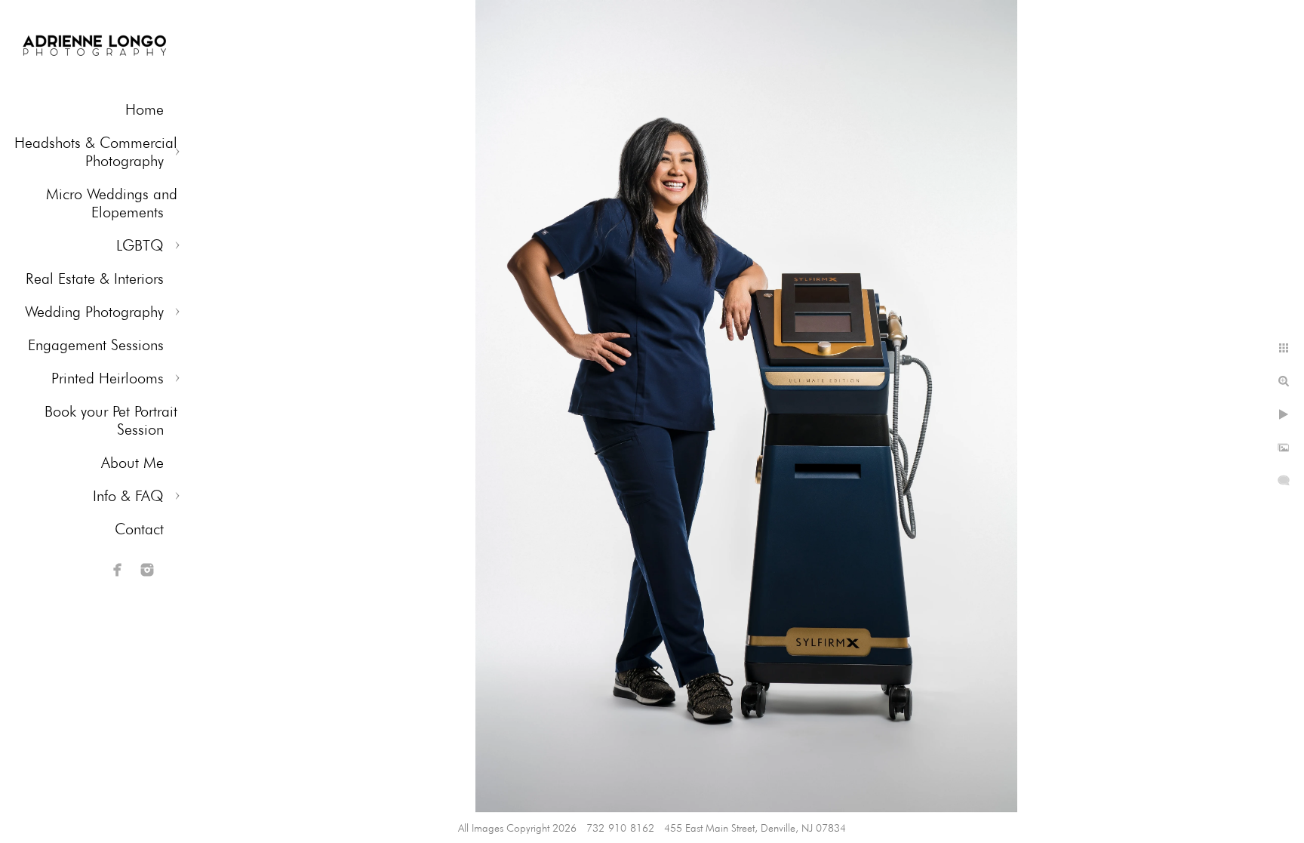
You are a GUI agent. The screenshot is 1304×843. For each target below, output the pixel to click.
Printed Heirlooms (107, 378)
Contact (139, 529)
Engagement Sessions (96, 345)
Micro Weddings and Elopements (111, 203)
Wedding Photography (94, 312)
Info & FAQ (128, 496)
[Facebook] (118, 570)
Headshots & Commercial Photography (95, 152)
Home (144, 109)
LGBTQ (140, 245)
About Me (132, 463)
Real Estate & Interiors (95, 278)
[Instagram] (147, 570)
